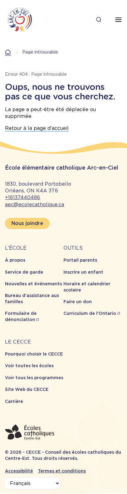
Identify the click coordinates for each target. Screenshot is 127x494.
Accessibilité (19, 470)
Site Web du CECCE (26, 389)
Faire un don (77, 301)
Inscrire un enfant (83, 272)
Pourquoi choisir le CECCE (34, 353)
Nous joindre (27, 223)
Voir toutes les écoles (29, 365)
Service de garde (24, 272)
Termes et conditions (62, 470)
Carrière (14, 401)
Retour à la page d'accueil (37, 128)
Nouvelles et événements (33, 283)
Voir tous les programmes (34, 377)
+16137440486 (22, 197)
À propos (15, 260)
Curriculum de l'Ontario (89, 313)
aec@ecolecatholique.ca (34, 204)
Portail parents (80, 260)
